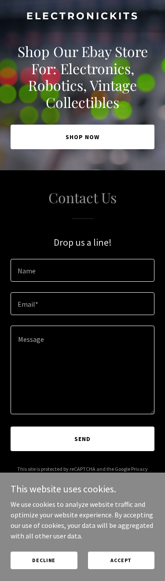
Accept (121, 560)
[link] (82, 16)
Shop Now (82, 137)
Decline (43, 560)
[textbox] (82, 270)
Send (82, 439)
